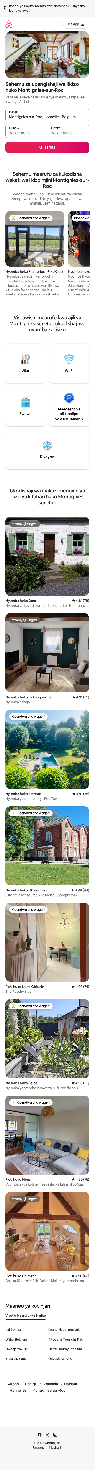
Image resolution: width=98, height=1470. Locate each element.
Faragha (39, 1447)
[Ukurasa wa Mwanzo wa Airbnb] (8, 24)
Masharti (55, 1447)
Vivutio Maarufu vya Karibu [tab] (25, 1315)
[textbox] (26, 133)
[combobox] (47, 117)
